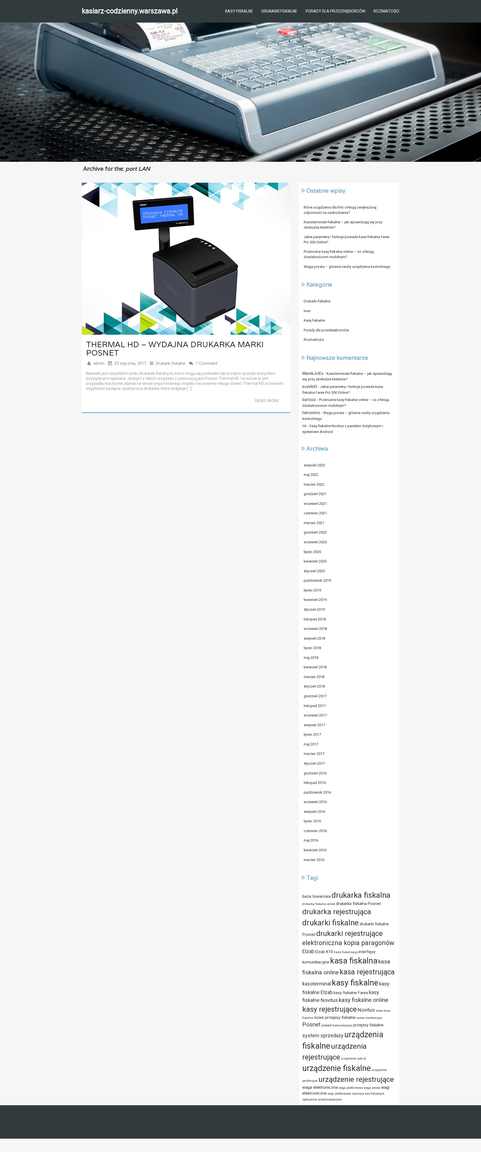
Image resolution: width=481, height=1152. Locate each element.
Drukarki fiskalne (279, 11)
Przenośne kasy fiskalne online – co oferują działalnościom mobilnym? (339, 254)
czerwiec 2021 (315, 513)
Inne (307, 311)
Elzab (308, 951)
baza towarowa (316, 896)
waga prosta (372, 1088)
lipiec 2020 (312, 552)
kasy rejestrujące (329, 1009)
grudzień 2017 (315, 696)
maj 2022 (311, 475)
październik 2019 (317, 580)
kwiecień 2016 (315, 850)
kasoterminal (316, 984)
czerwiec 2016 (315, 831)
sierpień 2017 (314, 725)
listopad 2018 (315, 619)
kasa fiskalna (353, 960)
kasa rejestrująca (367, 972)
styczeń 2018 (314, 686)
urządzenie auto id (353, 1058)
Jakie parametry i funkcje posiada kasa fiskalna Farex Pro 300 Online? (346, 239)
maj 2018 (311, 658)
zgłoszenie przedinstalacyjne (322, 1099)
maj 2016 (311, 840)
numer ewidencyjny (369, 1018)
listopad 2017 (315, 706)
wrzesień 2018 (315, 629)
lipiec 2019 (312, 590)
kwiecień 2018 (315, 667)
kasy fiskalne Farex (350, 992)
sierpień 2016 (314, 811)
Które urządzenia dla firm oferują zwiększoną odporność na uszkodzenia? (340, 210)
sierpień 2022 (314, 465)
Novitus (366, 1010)
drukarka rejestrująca (336, 912)
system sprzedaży (322, 1035)
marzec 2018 (314, 677)
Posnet (311, 1024)
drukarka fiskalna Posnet (358, 903)
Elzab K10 (324, 951)
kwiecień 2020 (315, 561)
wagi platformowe (339, 1093)
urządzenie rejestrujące (356, 1079)
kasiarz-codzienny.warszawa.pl (130, 11)
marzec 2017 (314, 754)
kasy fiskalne (355, 982)
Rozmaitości (386, 11)
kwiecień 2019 (315, 600)
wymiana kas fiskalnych (368, 1093)
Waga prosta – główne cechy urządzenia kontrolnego (347, 267)
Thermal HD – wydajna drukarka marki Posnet (175, 348)
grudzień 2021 (315, 494)
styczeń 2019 (314, 609)
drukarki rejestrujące (349, 933)
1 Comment (206, 363)
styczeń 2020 (314, 571)
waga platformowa (350, 1088)
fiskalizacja (350, 952)
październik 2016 (317, 792)
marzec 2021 (314, 523)
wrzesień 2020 (315, 542)
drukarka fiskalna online (318, 904)
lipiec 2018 (312, 648)
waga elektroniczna (320, 1087)
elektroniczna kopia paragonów (348, 943)
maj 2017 (311, 744)
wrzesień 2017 (315, 715)
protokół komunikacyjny (337, 1025)
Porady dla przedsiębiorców (335, 11)
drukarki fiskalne (330, 922)
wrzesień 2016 (315, 802)
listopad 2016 (315, 783)
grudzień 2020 (315, 532)
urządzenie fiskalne (336, 1068)
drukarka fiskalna (361, 895)
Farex (337, 952)
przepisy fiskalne (368, 1025)
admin (98, 363)
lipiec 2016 (312, 821)
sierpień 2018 (314, 638)
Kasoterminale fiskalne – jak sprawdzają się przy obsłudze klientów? (343, 224)
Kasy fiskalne (239, 11)
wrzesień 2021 (315, 504)
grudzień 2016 (315, 773)
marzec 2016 (314, 860)
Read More (267, 400)
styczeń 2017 (314, 763)
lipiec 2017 (312, 734)
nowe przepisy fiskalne (334, 1017)
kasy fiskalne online (363, 1000)
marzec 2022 (314, 484)
